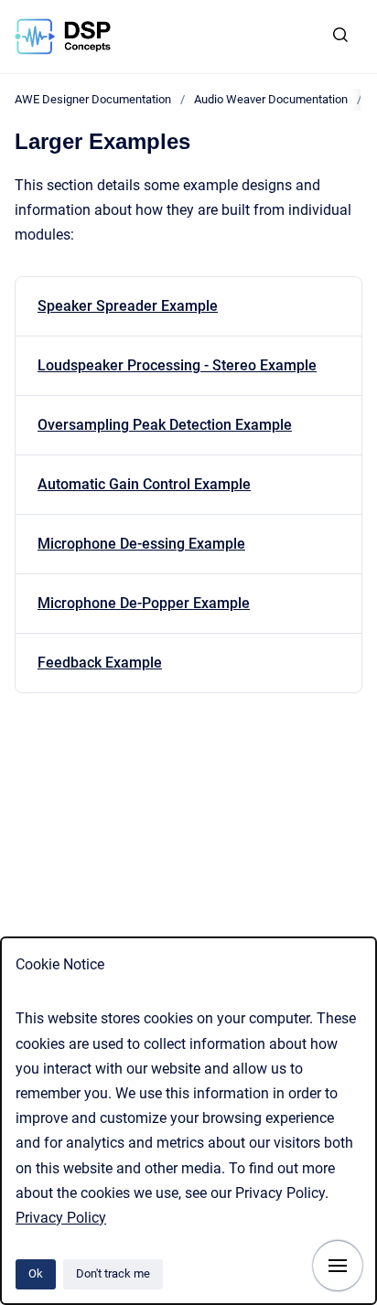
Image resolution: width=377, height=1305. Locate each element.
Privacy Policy (61, 1217)
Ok (35, 1273)
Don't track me (113, 1273)
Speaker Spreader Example (128, 306)
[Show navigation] (337, 1265)
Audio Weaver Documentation (271, 99)
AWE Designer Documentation (93, 99)
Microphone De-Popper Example (144, 603)
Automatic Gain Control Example (144, 484)
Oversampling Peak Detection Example (165, 424)
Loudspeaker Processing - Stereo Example (177, 365)
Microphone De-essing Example (141, 543)
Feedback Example (100, 662)
